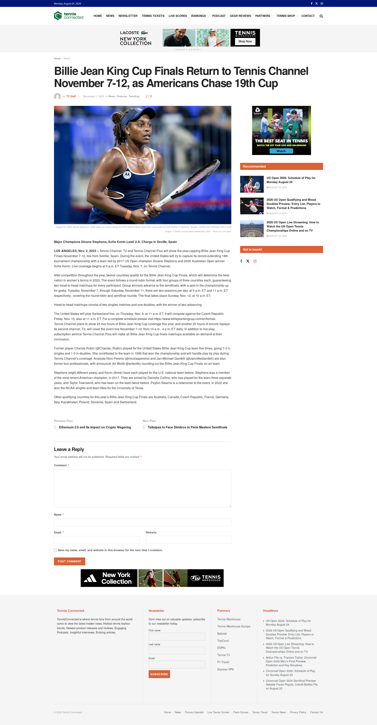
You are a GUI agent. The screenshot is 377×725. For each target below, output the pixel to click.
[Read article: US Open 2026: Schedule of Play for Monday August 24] (252, 184)
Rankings (198, 16)
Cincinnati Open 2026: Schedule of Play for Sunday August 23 (290, 673)
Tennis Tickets (153, 16)
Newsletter (128, 16)
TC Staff (71, 96)
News (110, 16)
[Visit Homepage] (68, 15)
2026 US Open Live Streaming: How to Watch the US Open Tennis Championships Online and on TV (293, 226)
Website (151, 532)
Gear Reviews (240, 16)
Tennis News (278, 712)
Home (98, 16)
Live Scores (178, 16)
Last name (154, 644)
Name (59, 514)
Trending (134, 96)
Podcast (219, 16)
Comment (62, 465)
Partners (262, 16)
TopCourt (223, 641)
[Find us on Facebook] (311, 3)
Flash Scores (240, 712)
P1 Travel (223, 662)
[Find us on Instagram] (322, 3)
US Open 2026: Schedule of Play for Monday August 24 (291, 180)
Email (59, 532)
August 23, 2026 (277, 187)
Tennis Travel (259, 712)
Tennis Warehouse (229, 619)
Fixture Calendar (194, 712)
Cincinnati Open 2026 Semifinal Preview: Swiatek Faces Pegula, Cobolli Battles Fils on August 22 (292, 684)
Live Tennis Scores (218, 712)
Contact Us (316, 712)
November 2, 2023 (93, 96)
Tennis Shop (285, 16)
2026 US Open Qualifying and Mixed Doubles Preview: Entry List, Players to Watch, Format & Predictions (293, 203)
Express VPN (225, 669)
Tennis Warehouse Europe (233, 626)
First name (154, 630)
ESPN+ (221, 648)
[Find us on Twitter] (316, 3)
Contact (308, 16)
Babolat (222, 633)
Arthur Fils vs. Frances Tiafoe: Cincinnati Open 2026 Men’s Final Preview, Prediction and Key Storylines (291, 661)
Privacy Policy (298, 712)
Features (122, 96)
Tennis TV (223, 655)
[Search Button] (321, 16)
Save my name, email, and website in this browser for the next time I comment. (110, 550)
